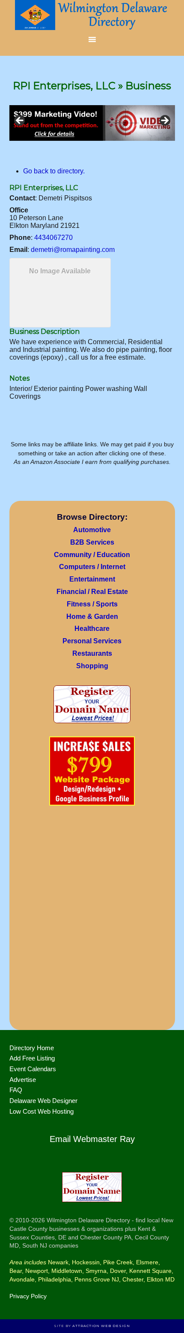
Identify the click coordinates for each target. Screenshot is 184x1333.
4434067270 (53, 237)
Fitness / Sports (92, 604)
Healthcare (92, 628)
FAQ (15, 1090)
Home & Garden (92, 616)
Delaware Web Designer (43, 1100)
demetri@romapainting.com (73, 249)
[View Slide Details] (92, 123)
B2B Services (92, 542)
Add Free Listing (32, 1058)
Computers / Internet (92, 566)
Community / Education (92, 554)
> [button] (164, 121)
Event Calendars (32, 1068)
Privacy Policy (28, 1296)
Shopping (92, 666)
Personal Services (92, 641)
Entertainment (92, 579)
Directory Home (31, 1047)
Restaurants (92, 653)
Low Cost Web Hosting (41, 1111)
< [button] (20, 121)
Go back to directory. (54, 171)
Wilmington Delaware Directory (92, 15)
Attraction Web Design (101, 1326)
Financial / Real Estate (92, 591)
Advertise (22, 1079)
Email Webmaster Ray (92, 1139)
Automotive (92, 529)
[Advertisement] (92, 920)
